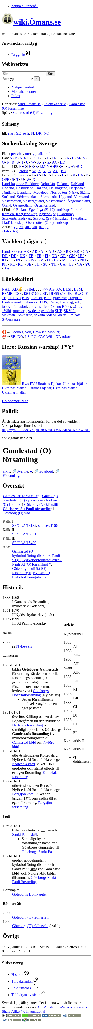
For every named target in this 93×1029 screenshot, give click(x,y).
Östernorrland (44, 205)
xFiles (6, 231)
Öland (6, 205)
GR (63, 256)
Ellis (25, 298)
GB (54, 256)
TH (54, 264)
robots (66, 337)
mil (48, 154)
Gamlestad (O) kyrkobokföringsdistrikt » (31, 553)
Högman (75, 298)
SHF (58, 311)
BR (76, 251)
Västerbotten (11, 201)
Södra (23, 175)
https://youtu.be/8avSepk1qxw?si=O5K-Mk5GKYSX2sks (46, 430)
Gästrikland (24, 188)
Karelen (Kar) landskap (19, 214)
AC (54, 162)
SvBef (29, 289)
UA (62, 264)
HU (81, 256)
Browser (39, 332)
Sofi (49, 315)
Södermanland (28, 197)
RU (20, 264)
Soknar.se (25, 315)
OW (41, 337)
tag (15, 231)
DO (20, 337)
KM (40, 260)
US (71, 264)
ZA (7, 269)
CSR (18, 294)
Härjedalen (77, 188)
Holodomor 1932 (15, 401)
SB (13, 337)
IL (11, 260)
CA (85, 251)
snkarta (39, 315)
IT (49, 260)
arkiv (6, 471)
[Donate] (31, 1016)
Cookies (17, 332)
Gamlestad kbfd (24, 742)
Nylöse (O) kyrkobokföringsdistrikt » (31, 575)
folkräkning (52, 306)
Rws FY (28, 384)
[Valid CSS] (11, 1020)
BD (62, 162)
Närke (73, 192)
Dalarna (63, 184)
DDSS (54, 294)
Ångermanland (78, 201)
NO (46, 133)
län (34, 227)
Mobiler (53, 332)
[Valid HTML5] (71, 1016)
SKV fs (69, 311)
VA (79, 264)
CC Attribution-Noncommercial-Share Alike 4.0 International (44, 1009)
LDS (43, 302)
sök (77, 302)
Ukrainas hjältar (74, 384)
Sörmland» (49, 197)
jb (47, 227)
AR (34, 251)
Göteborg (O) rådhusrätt (30, 917)
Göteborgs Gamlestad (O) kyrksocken (30, 498)
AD (15, 289)
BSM (78, 289)
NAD (6, 289)
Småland (8, 197)
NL (74, 260)
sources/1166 (48, 525)
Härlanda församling (27, 725)
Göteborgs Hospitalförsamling (30, 693)
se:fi (26, 133)
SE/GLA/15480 (24, 543)
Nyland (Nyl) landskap (56, 214)
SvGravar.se (11, 319)
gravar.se (60, 298)
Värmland (81, 197)
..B (75, 294)
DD (5, 256)
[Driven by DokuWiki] (31, 1020)
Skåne (84, 192)
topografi (9, 306)
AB (22, 158)
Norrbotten (58, 192)
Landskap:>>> (13, 184)
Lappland (24, 192)
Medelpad (40, 192)
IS (32, 260)
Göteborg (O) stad (16, 513)
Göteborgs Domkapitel (29, 894)
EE (31, 256)
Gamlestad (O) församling (32, 112)
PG (33, 337)
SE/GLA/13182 (24, 525)
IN (18, 260)
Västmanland (56, 201)
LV (56, 260)
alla (41, 154)
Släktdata (9, 315)
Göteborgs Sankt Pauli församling (34, 879)
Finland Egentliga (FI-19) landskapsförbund (49, 210)
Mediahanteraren (24, 91)
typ (34, 154)
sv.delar (34, 311)
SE (18, 133)
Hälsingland (58, 188)
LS (27, 337)
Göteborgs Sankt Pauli (39, 852)
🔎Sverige (20, 471)
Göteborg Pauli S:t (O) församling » (29, 571)
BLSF (67, 289)
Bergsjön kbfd (23, 794)
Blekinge (32, 184)
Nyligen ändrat (22, 87)
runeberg (19, 311)
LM (42, 167)
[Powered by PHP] (51, 1016)
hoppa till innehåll (24, 6)
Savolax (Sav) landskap (50, 218)
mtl (41, 227)
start (11, 133)
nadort (22, 306)
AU (51, 251)
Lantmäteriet (11, 302)
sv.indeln (47, 311)
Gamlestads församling (21, 496)
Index (15, 96)
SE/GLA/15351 (24, 534)
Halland (41, 188)
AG (52, 289)
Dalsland (77, 184)
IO (4, 260)
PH (4, 264)
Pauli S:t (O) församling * (31, 564)
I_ (59, 158)
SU (45, 264)
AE (26, 251)
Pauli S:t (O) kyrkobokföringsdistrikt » (37, 558)
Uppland (65, 197)
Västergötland (33, 201)
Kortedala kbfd (23, 764)
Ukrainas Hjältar (48, 384)
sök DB (66, 294)
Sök (50, 74)
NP (58, 337)
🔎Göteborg (43, 471)
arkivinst (35, 306)
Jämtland (8, 192)
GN (72, 256)
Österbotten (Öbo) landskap (47, 222)
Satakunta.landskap (16, 218)
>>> (45, 289)
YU (88, 264)
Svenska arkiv (55, 104)
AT (43, 251)
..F (4, 298)
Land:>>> (10, 251)
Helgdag (66, 302)
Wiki (50, 337)
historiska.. (31, 302)
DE (13, 256)
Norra (23, 171)
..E (86, 294)
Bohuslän (48, 184)
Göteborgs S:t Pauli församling (27, 509)
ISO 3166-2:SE (35, 294)
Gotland (8, 188)
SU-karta (60, 315)
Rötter (66, 306)
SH (37, 264)
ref (21, 227)
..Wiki (53, 302)
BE (68, 251)
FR (39, 256)
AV (58, 289)
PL (12, 264)
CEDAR (14, 298)
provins (17, 154)
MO (65, 260)
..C (80, 294)
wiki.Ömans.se (29, 104)
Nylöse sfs (24, 646)
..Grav (77, 306)
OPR (55, 167)
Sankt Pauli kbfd (24, 834)
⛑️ (4, 337)
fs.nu (47, 298)
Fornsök (37, 298)
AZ (59, 251)
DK (39, 133)
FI (32, 133)
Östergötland (22, 205)
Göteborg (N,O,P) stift (41, 504)
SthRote (74, 315)
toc (27, 154)
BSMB (7, 294)
